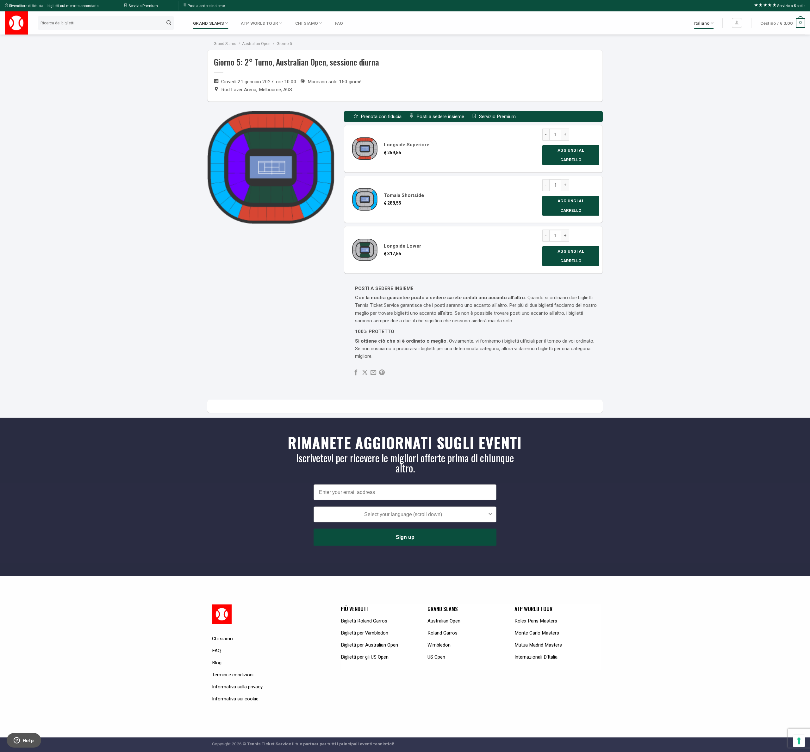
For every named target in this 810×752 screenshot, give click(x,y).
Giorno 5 (284, 43)
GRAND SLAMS (208, 23)
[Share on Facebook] (356, 373)
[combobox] (403, 514)
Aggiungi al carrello (571, 155)
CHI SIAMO (306, 23)
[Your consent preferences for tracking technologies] (799, 741)
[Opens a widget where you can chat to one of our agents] (23, 741)
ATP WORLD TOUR (259, 23)
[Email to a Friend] (373, 373)
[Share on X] (365, 373)
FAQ (339, 23)
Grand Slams (225, 43)
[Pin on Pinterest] (382, 373)
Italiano (701, 23)
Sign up (405, 537)
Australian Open (256, 43)
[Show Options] (490, 514)
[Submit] (169, 23)
